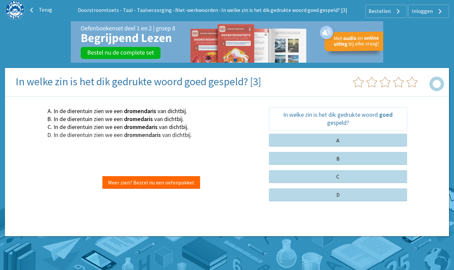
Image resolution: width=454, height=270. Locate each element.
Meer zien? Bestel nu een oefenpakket (151, 182)
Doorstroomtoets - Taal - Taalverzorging (125, 10)
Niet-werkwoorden (196, 10)
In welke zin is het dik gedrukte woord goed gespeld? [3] (284, 10)
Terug (45, 9)
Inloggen (423, 11)
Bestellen (380, 11)
